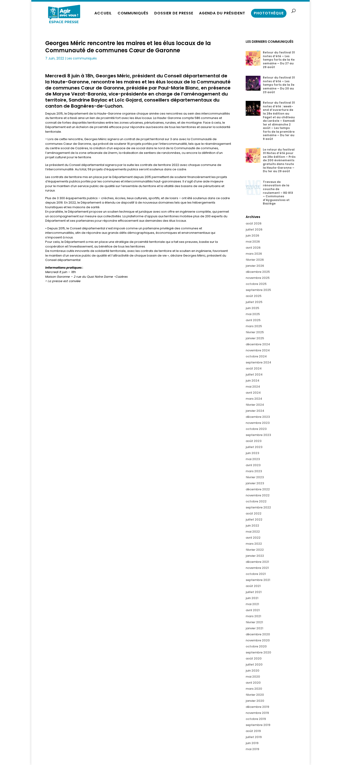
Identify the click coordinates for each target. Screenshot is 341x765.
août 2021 (253, 586)
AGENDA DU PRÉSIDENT (222, 14)
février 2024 (255, 404)
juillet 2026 (254, 229)
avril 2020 (253, 682)
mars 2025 (254, 326)
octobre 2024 (256, 356)
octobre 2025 (256, 284)
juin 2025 (252, 308)
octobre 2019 (256, 719)
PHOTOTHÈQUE (269, 13)
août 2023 (253, 441)
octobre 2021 (256, 574)
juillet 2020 (254, 664)
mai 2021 (252, 604)
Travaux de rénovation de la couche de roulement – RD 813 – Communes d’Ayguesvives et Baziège (278, 193)
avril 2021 (253, 610)
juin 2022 (252, 525)
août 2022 (253, 513)
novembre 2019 (257, 713)
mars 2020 (254, 688)
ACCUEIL (103, 14)
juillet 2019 (254, 737)
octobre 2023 (256, 429)
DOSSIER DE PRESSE (173, 14)
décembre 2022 (258, 489)
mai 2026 (253, 241)
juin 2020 (252, 670)
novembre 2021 (257, 568)
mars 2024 (254, 398)
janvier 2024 (255, 411)
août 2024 (254, 368)
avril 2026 (253, 247)
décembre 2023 (258, 417)
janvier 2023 (255, 483)
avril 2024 (253, 392)
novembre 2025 (258, 278)
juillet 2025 (254, 302)
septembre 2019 (258, 725)
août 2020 (254, 658)
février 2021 (254, 622)
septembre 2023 (258, 435)
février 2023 (255, 477)
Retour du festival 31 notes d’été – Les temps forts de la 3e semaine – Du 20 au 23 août (279, 85)
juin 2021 (252, 598)
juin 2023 (252, 453)
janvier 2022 (255, 556)
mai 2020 (253, 676)
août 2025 (253, 296)
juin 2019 (252, 743)
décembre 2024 (258, 344)
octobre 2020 (256, 646)
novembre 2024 (258, 350)
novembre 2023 (258, 423)
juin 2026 (252, 235)
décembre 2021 (257, 562)
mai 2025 (253, 314)
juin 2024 (252, 380)
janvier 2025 (255, 338)
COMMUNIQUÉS (133, 14)
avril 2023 (253, 465)
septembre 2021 (258, 580)
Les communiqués (82, 58)
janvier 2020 (255, 701)
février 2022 (255, 549)
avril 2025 (253, 320)
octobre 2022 (256, 501)
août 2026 (253, 223)
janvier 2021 (254, 628)
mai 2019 (252, 749)
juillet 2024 (254, 374)
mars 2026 (254, 253)
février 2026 (255, 259)
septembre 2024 (258, 362)
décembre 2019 (257, 707)
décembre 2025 (258, 272)
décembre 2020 (258, 634)
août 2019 (253, 731)
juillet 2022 (254, 519)
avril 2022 (253, 537)
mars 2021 (253, 616)
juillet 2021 (254, 592)
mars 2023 (254, 471)
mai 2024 (253, 386)
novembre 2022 (258, 495)
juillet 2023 (254, 447)
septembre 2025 (258, 290)
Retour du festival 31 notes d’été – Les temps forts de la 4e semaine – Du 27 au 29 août (279, 59)
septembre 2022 (258, 507)
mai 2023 (253, 459)
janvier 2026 (255, 266)
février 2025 (255, 332)
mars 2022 (254, 543)
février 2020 (255, 694)
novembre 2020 (258, 640)
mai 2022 (253, 531)
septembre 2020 (258, 652)
